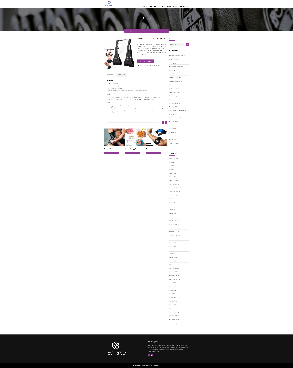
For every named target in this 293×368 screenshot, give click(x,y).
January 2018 (172, 308)
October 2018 (173, 275)
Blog (175, 7)
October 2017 (173, 319)
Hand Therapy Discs (111, 149)
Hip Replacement (173, 103)
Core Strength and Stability (176, 66)
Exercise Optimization (175, 77)
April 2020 (172, 209)
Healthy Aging (173, 96)
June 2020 (172, 202)
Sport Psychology (174, 143)
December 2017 (173, 312)
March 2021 (172, 169)
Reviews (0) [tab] (121, 75)
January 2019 (172, 264)
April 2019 (172, 253)
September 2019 (173, 235)
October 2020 (173, 187)
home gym (172, 106)
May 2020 (172, 206)
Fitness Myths (173, 88)
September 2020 (173, 191)
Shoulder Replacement (175, 136)
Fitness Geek (172, 85)
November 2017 (173, 315)
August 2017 (172, 323)
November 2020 (173, 184)
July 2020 (171, 198)
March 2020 (172, 213)
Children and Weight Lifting (176, 55)
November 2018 (173, 272)
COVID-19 (172, 70)
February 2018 (173, 304)
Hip (170, 99)
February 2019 (173, 261)
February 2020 (173, 217)
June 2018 (172, 290)
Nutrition (171, 128)
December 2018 (173, 268)
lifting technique (173, 121)
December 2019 (173, 224)
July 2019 (171, 242)
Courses (162, 7)
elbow (171, 74)
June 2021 (172, 162)
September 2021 (173, 158)
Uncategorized (173, 147)
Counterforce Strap (131, 149)
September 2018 (173, 279)
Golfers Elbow (147, 65)
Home (145, 7)
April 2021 (172, 166)
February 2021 (173, 173)
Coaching (171, 63)
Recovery (171, 132)
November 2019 (173, 228)
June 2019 (172, 246)
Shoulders (172, 139)
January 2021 (172, 176)
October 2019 (173, 231)
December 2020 (173, 180)
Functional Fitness (174, 92)
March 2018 (172, 301)
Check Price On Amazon (145, 61)
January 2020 (172, 220)
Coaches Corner (173, 59)
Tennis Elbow (155, 65)
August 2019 (172, 239)
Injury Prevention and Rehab (176, 110)
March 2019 (172, 257)
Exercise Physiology (174, 81)
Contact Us (183, 7)
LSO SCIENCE (172, 125)
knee (170, 114)
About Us (152, 7)
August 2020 (172, 195)
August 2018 (172, 283)
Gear (169, 7)
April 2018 (172, 297)
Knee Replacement (174, 117)
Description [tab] (110, 75)
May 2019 (172, 250)
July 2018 (171, 286)
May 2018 (172, 293)
